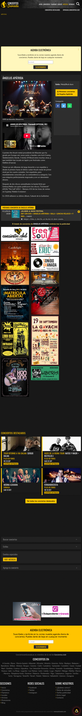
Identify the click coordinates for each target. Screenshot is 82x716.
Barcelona (5, 666)
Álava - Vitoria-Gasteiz (19, 663)
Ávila (61, 663)
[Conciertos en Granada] (10, 4)
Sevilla (75, 673)
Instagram (33, 692)
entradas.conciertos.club (71, 10)
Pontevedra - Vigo (47, 673)
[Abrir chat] (77, 711)
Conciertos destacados (13, 433)
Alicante (40, 663)
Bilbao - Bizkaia (16, 666)
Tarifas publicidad (64, 692)
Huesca (4, 671)
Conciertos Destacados (52, 10)
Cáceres (33, 666)
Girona (52, 668)
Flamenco (54, 4)
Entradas (71, 4)
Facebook (33, 687)
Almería (47, 663)
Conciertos (46, 4)
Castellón (64, 666)
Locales (59, 4)
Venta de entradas (64, 690)
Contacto (60, 697)
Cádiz (40, 666)
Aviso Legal (61, 695)
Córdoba (9, 668)
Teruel (32, 676)
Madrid (57, 671)
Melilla (71, 671)
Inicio (40, 4)
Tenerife (26, 676)
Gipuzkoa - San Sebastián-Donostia (34, 668)
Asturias (55, 663)
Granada (59, 668)
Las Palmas (33, 671)
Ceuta (72, 666)
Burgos (26, 666)
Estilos (5, 546)
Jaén (10, 671)
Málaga (65, 671)
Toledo (38, 676)
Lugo (52, 671)
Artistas (65, 4)
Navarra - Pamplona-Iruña (14, 673)
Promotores (6, 700)
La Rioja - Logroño (20, 671)
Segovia (68, 673)
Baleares (75, 663)
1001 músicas (10, 559)
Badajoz (67, 663)
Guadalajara (68, 668)
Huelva (77, 668)
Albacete (32, 663)
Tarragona (17, 676)
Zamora (62, 676)
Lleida (46, 671)
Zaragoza (70, 676)
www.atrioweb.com (60, 711)
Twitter (31, 690)
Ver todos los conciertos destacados (41, 501)
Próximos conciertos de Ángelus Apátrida (66, 92)
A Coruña (5, 663)
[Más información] (79, 212)
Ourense (28, 673)
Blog (3, 703)
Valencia (46, 676)
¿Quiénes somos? (63, 687)
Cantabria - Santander (51, 666)
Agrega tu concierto (10, 567)
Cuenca (17, 668)
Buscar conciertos (10, 539)
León (40, 671)
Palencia (36, 673)
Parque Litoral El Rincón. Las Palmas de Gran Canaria (43, 219)
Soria (10, 676)
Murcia (78, 671)
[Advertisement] (41, 31)
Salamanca (60, 673)
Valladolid (54, 676)
